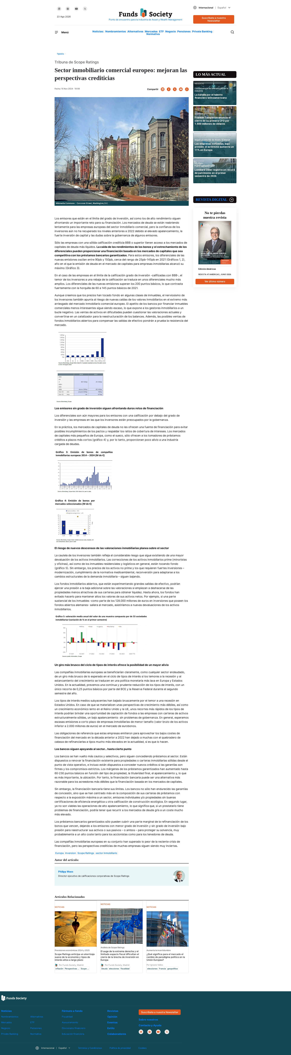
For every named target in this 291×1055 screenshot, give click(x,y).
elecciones (114, 968)
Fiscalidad (67, 1016)
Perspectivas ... (72, 968)
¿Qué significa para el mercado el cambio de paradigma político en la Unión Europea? (166, 957)
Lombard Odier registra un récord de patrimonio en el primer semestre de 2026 (215, 172)
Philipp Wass (65, 871)
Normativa (153, 34)
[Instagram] (67, 9)
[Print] (181, 89)
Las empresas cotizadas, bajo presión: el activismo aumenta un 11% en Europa (214, 146)
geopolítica (172, 968)
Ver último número (215, 281)
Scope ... (85, 968)
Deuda (104, 968)
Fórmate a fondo (72, 1010)
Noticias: (98, 31)
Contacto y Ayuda (150, 1025)
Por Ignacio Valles (155, 965)
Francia (162, 968)
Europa (59, 853)
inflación (59, 968)
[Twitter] (85, 9)
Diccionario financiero (73, 1028)
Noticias (6, 1010)
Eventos (112, 1022)
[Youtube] (76, 9)
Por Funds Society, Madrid (71, 965)
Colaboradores (116, 1033)
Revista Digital (211, 200)
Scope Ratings (85, 853)
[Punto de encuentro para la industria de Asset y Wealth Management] (145, 14)
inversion (70, 853)
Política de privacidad (120, 1048)
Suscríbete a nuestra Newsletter (214, 19)
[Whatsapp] (187, 89)
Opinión (112, 1016)
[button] (213, 7)
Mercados (151, 31)
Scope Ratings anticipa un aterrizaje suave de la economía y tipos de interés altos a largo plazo (75, 957)
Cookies (142, 1048)
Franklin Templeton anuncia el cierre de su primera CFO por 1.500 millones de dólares (213, 120)
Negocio (170, 31)
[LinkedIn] (59, 9)
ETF (161, 31)
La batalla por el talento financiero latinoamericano (211, 96)
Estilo (110, 1028)
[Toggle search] (232, 32)
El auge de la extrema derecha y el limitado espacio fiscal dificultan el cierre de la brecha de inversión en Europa (120, 955)
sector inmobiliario (106, 853)
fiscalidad (125, 968)
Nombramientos (115, 31)
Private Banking (202, 31)
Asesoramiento (70, 1022)
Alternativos (135, 31)
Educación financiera (73, 1033)
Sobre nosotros (148, 1019)
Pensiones (184, 31)
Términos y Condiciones (90, 1048)
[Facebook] (169, 89)
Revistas (112, 1010)
